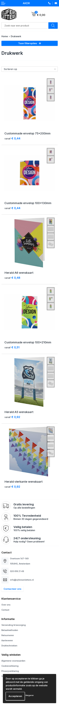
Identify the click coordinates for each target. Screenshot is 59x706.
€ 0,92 (12, 417)
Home (4, 36)
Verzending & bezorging (13, 625)
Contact (5, 610)
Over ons (5, 604)
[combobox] (25, 25)
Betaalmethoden (9, 630)
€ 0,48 (12, 277)
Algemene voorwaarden (13, 661)
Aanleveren (7, 640)
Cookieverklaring (9, 666)
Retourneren (7, 635)
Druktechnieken (9, 645)
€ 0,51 (11, 347)
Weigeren (29, 695)
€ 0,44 (12, 138)
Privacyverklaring (10, 671)
